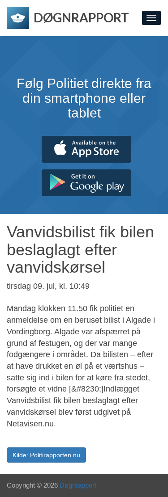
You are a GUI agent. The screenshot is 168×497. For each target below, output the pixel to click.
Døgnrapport (78, 485)
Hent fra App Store (86, 149)
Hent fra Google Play (86, 182)
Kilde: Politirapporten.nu (46, 455)
